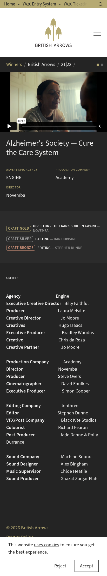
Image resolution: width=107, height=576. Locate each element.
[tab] (98, 65)
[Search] (101, 4)
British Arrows (41, 64)
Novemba (15, 195)
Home (9, 4)
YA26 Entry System (39, 4)
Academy (64, 177)
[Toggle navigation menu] (97, 33)
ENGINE (13, 177)
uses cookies (46, 545)
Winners (14, 64)
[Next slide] (96, 102)
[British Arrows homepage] (53, 33)
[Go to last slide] (10, 102)
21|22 (66, 64)
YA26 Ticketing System (84, 4)
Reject (60, 566)
